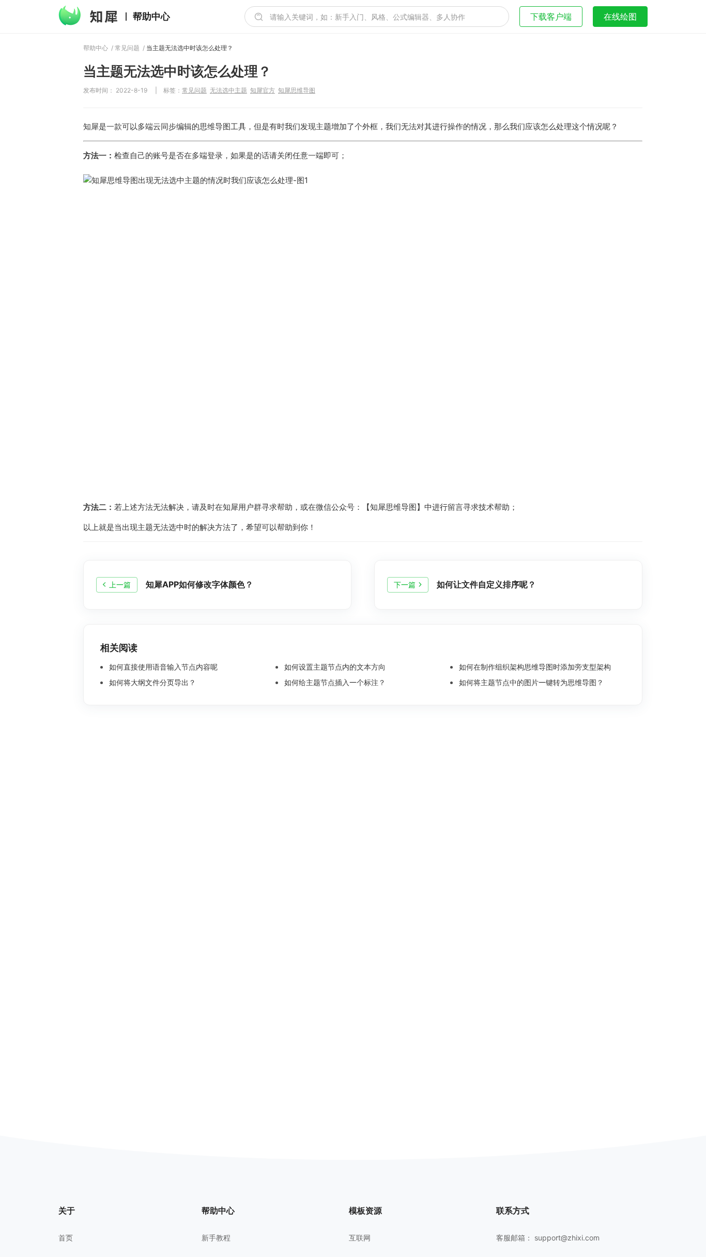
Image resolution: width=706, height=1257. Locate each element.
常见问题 (127, 48)
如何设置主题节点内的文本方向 (334, 667)
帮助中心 (151, 16)
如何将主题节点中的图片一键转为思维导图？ (530, 682)
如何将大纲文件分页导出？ (151, 682)
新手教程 (216, 1238)
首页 (65, 1238)
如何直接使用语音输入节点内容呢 (162, 667)
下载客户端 (551, 16)
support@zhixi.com (567, 1237)
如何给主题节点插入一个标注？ (334, 682)
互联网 (360, 1238)
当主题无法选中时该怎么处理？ (189, 48)
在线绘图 (620, 16)
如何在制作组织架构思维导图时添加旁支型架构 (534, 667)
